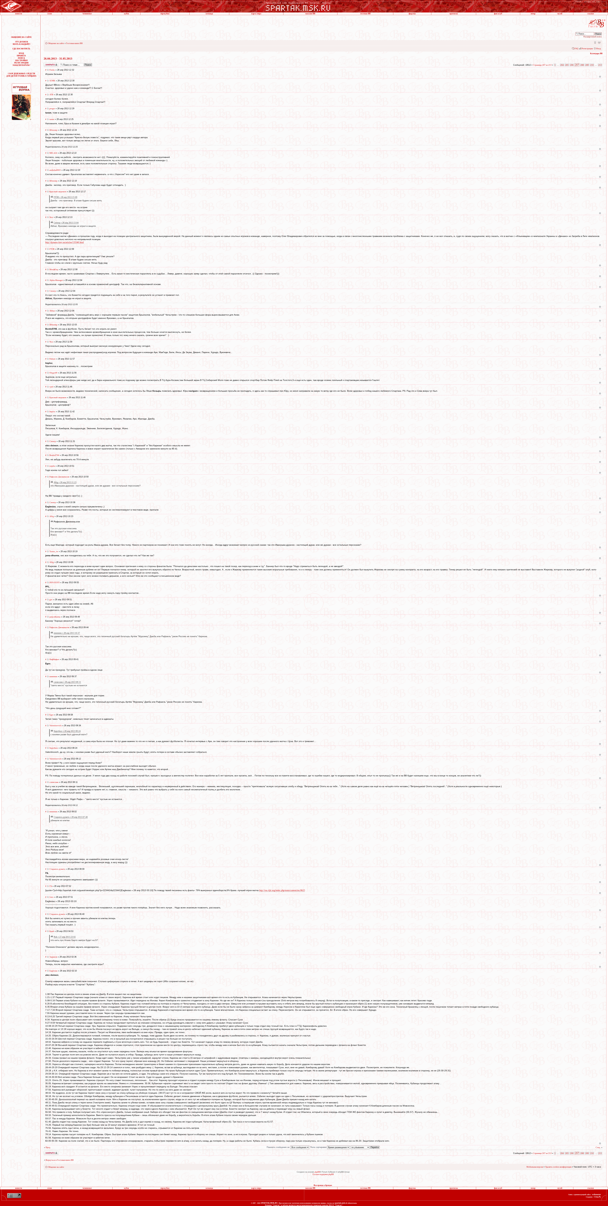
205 (567, 65)
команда (209, 14)
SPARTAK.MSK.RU (269, 1203)
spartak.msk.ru (341, 1203)
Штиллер (53, 130)
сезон (49, 14)
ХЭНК (52, 80)
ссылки (590, 14)
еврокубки (164, 14)
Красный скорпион (57, 191)
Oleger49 (53, 373)
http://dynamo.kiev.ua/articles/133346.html (64, 242)
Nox (51, 217)
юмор (533, 14)
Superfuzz (53, 748)
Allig (51, 516)
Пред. (48, 1147)
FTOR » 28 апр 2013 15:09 (65, 197)
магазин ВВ (310, 14)
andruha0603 (55, 170)
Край (51, 931)
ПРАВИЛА (21, 56)
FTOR (52, 249)
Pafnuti (52, 359)
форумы (412, 14)
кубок (126, 14)
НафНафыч (54, 659)
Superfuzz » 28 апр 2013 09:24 (67, 731)
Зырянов (53, 957)
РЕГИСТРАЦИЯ (21, 63)
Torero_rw (53, 551)
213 (600, 65)
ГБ (50, 886)
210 (592, 65)
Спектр (52, 291)
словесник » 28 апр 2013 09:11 (67, 682)
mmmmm (53, 676)
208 (582, 65)
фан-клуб (498, 14)
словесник (53, 782)
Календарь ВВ (596, 53)
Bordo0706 (54, 455)
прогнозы (454, 14)
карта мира (256, 14)
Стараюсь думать (57, 869)
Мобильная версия (595, 42)
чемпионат (87, 14)
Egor (51, 715)
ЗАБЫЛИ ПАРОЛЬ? (21, 65)
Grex (51, 897)
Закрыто (47, 64)
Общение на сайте (56, 43)
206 (571, 65)
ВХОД (21, 53)
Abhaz (52, 311)
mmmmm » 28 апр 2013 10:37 (67, 633)
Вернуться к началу (600, 77)
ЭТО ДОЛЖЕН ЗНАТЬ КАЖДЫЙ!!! (21, 43)
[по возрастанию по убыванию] (365, 1147)
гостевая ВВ (365, 14)
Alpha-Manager (56, 280)
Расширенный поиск (592, 36)
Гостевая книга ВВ (74, 43)
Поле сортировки (318, 1147)
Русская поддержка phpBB (323, 1174)
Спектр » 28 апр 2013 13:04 (66, 222)
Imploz (52, 411)
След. (598, 1147)
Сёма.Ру (597, 1197)
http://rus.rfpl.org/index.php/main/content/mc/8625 (282, 890)
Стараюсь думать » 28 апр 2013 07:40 (71, 817)
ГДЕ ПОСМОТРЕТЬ (21, 49)
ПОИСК (21, 58)
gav (51, 599)
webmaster (596, 1194)
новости (18, 14)
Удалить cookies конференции (558, 1167)
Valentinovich (55, 725)
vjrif (51, 386)
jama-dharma (54, 617)
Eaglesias (53, 971)
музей (559, 14)
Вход (598, 48)
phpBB (317, 1172)
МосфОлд (53, 269)
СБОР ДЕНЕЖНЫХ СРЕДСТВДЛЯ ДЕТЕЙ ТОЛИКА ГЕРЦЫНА (21, 74)
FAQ (576, 48)
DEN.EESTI (54, 582)
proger (52, 108)
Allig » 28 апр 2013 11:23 (65, 482)
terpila (52, 466)
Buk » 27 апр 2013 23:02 (65, 937)
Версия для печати (599, 42)
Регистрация (587, 48)
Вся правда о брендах (323, 1185)
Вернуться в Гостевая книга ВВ (60, 1160)
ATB (51, 94)
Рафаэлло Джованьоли (59, 477)
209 (587, 65)
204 (562, 65)
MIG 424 (53, 153)
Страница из (542, 65)
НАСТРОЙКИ (21, 60)
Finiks (52, 70)
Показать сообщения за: (279, 1147)
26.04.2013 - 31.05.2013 (58, 58)
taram (51, 119)
